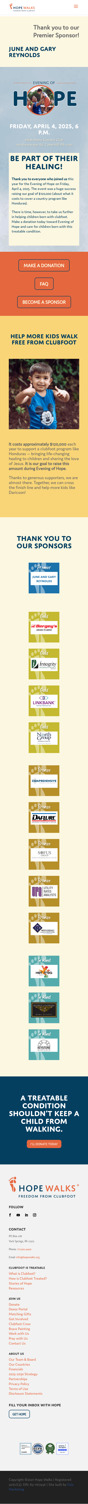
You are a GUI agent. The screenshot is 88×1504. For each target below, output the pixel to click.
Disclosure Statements (25, 1393)
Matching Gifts (20, 1314)
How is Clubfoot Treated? (28, 1278)
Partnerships (18, 1378)
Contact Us (17, 1343)
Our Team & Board (22, 1359)
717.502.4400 (24, 1249)
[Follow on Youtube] (18, 1215)
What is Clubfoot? (22, 1273)
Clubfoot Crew (20, 1323)
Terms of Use (18, 1388)
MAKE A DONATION (44, 265)
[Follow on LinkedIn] (26, 1215)
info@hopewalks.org (28, 1257)
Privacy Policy (19, 1383)
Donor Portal (18, 1309)
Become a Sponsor (44, 302)
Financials (16, 1369)
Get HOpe (19, 1414)
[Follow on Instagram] (34, 1215)
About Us (16, 1353)
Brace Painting (19, 1328)
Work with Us (19, 1333)
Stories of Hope (20, 1283)
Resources (16, 1288)
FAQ (44, 284)
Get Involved (18, 1319)
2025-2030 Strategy (23, 1374)
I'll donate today (44, 1144)
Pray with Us (18, 1338)
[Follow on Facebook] (10, 1215)
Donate (14, 1304)
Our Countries (19, 1364)
